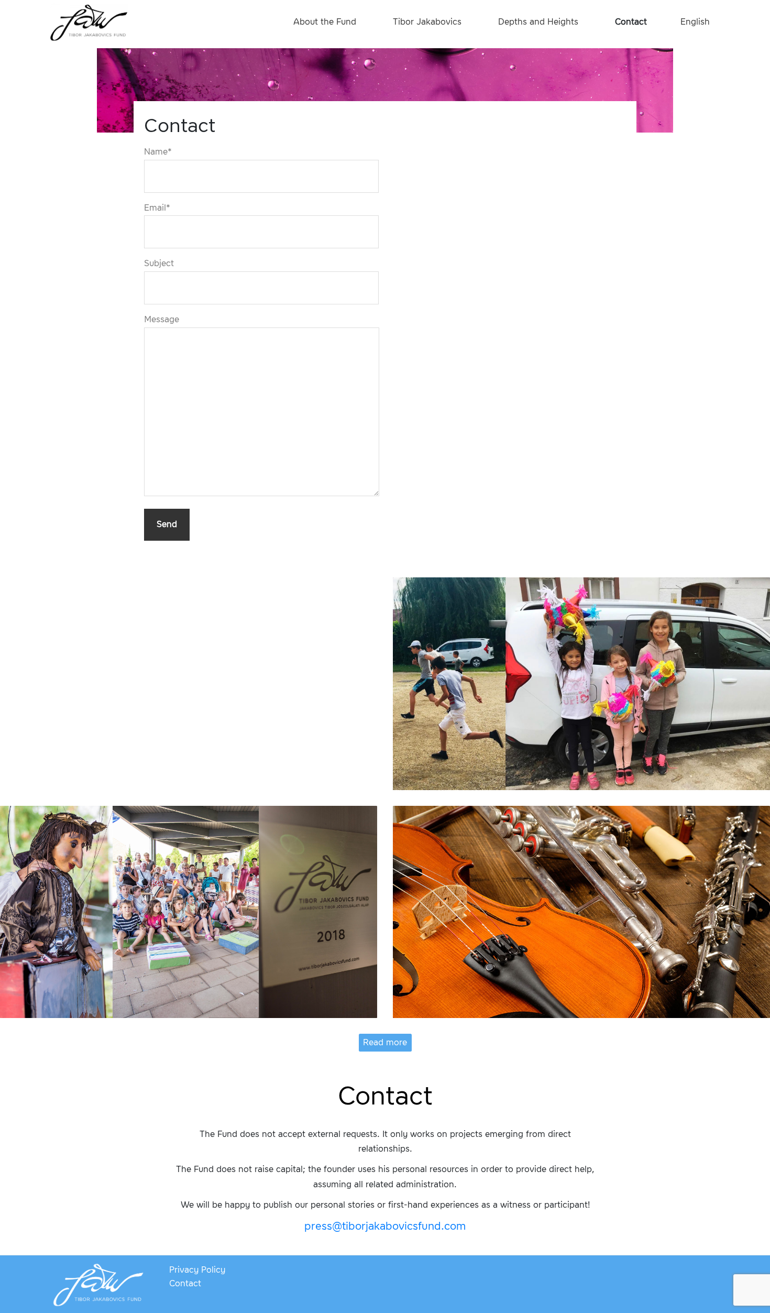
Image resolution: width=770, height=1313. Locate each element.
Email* (157, 208)
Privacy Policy (197, 1270)
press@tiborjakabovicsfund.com (385, 1226)
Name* (158, 152)
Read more (385, 1042)
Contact (185, 1283)
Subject (159, 263)
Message (161, 319)
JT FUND (89, 24)
